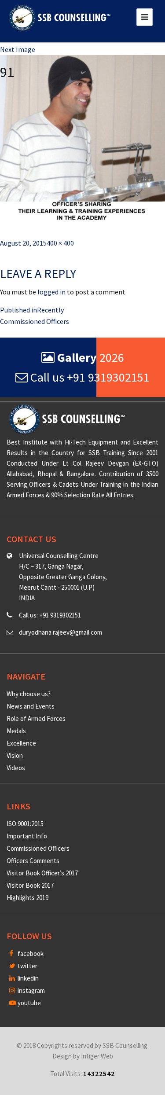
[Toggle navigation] (144, 17)
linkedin (27, 978)
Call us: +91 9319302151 (50, 615)
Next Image (17, 49)
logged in (51, 291)
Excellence (21, 743)
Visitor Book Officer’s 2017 (42, 873)
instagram (30, 990)
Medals (16, 731)
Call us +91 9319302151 (89, 377)
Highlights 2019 (27, 897)
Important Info (27, 836)
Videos (16, 768)
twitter (26, 966)
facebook (30, 953)
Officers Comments (33, 860)
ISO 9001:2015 (25, 823)
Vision (15, 755)
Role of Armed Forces (36, 718)
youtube (28, 1003)
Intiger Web (97, 1056)
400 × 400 (60, 243)
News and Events (31, 706)
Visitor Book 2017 (30, 885)
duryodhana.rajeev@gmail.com (60, 632)
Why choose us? (29, 694)
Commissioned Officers (38, 848)
